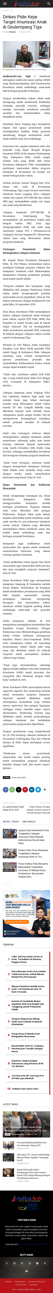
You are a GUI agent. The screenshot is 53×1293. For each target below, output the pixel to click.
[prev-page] (4, 884)
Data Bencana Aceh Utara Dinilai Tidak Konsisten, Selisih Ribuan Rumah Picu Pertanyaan (29, 974)
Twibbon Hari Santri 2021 (25, 1088)
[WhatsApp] (12, 789)
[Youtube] (26, 1271)
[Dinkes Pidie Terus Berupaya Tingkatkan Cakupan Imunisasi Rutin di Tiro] (10, 853)
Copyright (33, 1284)
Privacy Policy (21, 1284)
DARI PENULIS (28, 821)
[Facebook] (5, 789)
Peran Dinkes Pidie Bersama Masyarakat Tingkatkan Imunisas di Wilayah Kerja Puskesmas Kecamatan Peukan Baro (33, 870)
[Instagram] (14, 1263)
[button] (4, 4)
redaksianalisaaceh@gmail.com (33, 1244)
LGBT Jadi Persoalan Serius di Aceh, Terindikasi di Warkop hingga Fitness (27, 959)
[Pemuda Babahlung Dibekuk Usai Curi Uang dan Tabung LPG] (8, 1145)
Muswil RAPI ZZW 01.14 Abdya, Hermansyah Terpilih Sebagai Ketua (28, 1049)
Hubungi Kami (19, 1281)
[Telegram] (38, 789)
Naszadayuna (17, 1134)
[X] (18, 789)
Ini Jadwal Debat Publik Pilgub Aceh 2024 (13, 808)
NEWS (8, 1134)
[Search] (49, 4)
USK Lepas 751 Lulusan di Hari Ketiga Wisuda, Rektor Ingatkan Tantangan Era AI (33, 1157)
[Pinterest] (25, 789)
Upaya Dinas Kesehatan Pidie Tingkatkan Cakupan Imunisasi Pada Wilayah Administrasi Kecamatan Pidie (33, 837)
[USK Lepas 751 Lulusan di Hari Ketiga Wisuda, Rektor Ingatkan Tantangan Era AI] (8, 1157)
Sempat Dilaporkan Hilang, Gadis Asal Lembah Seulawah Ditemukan (27, 1021)
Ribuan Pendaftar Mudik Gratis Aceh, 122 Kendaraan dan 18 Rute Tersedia (28, 989)
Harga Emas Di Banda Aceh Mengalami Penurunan (26, 1035)
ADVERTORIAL (8, 10)
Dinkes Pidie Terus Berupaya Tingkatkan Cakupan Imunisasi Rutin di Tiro (33, 853)
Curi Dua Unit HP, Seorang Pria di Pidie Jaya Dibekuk (28, 1077)
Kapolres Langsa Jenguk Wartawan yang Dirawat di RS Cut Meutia (27, 1063)
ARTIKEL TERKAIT (11, 821)
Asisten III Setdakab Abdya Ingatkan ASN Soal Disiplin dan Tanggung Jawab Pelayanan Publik (28, 1005)
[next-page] (9, 884)
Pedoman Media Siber (37, 1281)
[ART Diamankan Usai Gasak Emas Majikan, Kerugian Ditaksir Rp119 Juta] (26, 1124)
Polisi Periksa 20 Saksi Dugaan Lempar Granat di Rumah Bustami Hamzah (38, 810)
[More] (45, 789)
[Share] (30, 1263)
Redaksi (12, 32)
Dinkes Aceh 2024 (18, 777)
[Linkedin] (31, 789)
